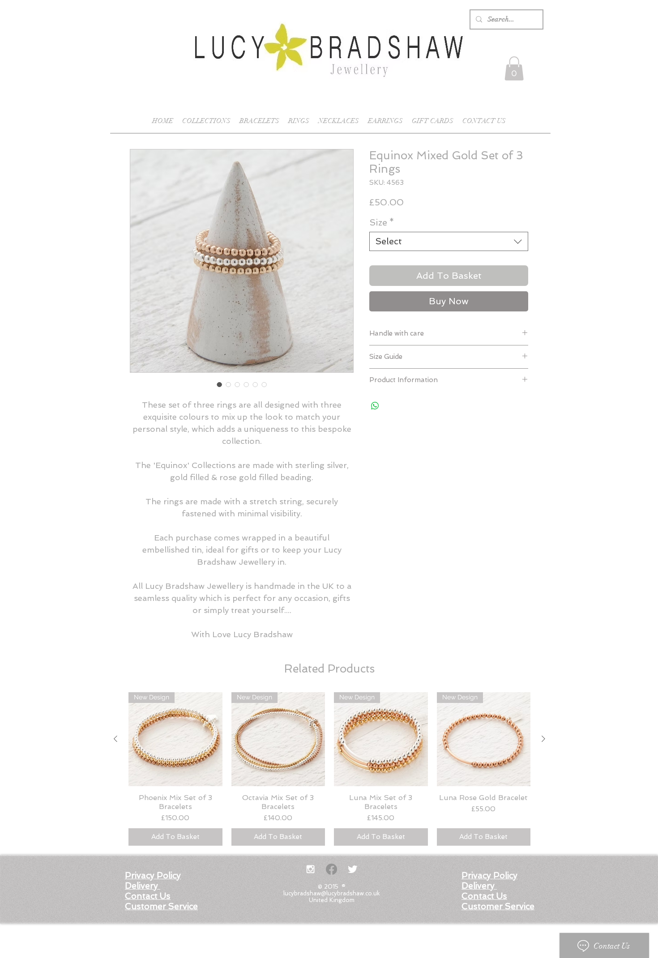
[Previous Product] (115, 738)
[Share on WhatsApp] (375, 405)
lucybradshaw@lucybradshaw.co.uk (331, 893)
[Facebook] (331, 869)
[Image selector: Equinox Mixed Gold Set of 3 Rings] (219, 384)
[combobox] (448, 241)
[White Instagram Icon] (310, 869)
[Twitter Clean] (352, 869)
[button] (514, 68)
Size (381, 222)
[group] (329, 769)
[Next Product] (543, 738)
